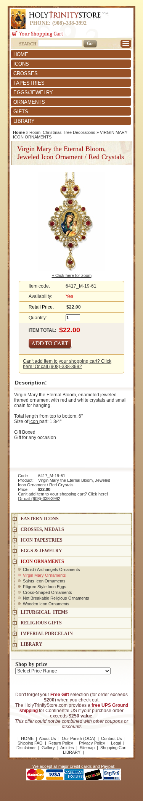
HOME (20, 54)
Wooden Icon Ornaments (46, 604)
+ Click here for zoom (72, 275)
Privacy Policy (92, 743)
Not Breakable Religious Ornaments (56, 598)
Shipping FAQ (30, 743)
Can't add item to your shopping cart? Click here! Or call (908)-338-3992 (67, 364)
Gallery (48, 747)
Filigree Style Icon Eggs (44, 586)
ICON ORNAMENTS (42, 561)
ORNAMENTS (29, 102)
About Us (47, 738)
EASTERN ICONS (40, 518)
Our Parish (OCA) (78, 738)
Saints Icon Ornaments (44, 581)
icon (34, 421)
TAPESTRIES (29, 83)
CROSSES (25, 73)
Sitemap (87, 747)
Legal (116, 743)
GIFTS (20, 111)
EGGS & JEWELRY (41, 550)
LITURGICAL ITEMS (44, 612)
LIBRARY (24, 121)
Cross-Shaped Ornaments (47, 592)
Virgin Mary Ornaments (44, 575)
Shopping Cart (113, 747)
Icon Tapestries (42, 540)
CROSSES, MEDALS (42, 529)
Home (19, 132)
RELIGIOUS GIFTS (41, 623)
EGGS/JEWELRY (33, 92)
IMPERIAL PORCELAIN (47, 633)
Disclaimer (26, 747)
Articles (67, 747)
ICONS (21, 64)
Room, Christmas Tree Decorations (62, 132)
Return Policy (60, 743)
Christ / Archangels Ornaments (51, 569)
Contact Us (111, 738)
